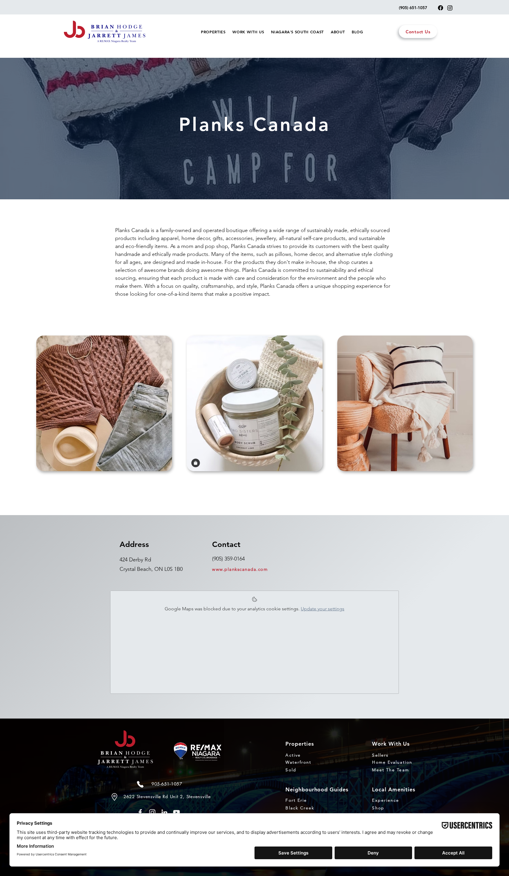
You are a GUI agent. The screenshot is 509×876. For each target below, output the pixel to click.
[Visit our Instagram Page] (450, 7)
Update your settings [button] (322, 609)
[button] (213, 32)
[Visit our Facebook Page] (440, 7)
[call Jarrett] (140, 784)
